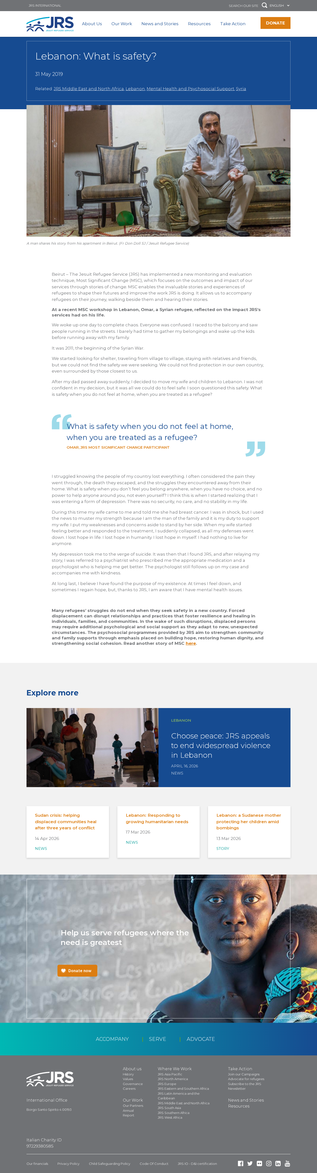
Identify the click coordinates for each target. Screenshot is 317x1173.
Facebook (241, 1163)
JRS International (45, 5)
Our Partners (133, 1106)
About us (132, 1069)
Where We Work (175, 1069)
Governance (133, 1084)
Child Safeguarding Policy (109, 1164)
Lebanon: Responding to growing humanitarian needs (157, 818)
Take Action (233, 23)
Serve (157, 1039)
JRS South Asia (169, 1108)
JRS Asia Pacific (170, 1074)
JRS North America (173, 1079)
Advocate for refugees (246, 1079)
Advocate (201, 1039)
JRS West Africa (170, 1117)
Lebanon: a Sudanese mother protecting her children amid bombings (248, 821)
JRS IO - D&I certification (197, 1164)
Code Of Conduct (154, 1164)
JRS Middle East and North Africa (89, 88)
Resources (199, 23)
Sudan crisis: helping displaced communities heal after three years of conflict (66, 821)
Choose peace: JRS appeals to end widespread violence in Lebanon (220, 745)
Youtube (287, 1163)
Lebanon (135, 88)
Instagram (269, 1163)
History (128, 1074)
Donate (275, 23)
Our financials (37, 1164)
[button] (264, 5)
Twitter (250, 1163)
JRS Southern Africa (173, 1113)
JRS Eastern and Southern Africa (183, 1088)
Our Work (121, 23)
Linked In (278, 1163)
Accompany (112, 1039)
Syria (241, 88)
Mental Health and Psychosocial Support (190, 88)
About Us (92, 23)
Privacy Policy (68, 1164)
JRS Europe (167, 1084)
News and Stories (160, 23)
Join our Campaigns (244, 1074)
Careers (129, 1088)
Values (128, 1079)
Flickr (259, 1163)
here (191, 643)
